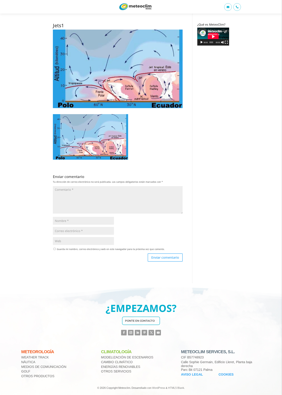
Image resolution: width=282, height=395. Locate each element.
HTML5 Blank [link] (176, 388)
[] (228, 9)
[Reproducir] (201, 42)
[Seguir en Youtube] (158, 332)
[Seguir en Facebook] (124, 332)
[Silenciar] (222, 42)
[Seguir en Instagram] (130, 332)
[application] (213, 37)
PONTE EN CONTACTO (140, 320)
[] (237, 9)
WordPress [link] (158, 388)
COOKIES (226, 374)
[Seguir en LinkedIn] (137, 332)
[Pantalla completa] (226, 42)
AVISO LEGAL (192, 374)
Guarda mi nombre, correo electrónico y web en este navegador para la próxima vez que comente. (111, 249)
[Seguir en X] (151, 332)
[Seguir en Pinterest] (144, 332)
